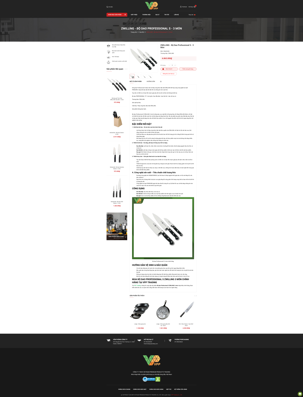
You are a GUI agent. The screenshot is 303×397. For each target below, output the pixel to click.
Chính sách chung (124, 389)
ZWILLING (171, 53)
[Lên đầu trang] (3, 389)
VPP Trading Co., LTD (176, 395)
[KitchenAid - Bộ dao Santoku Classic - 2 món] (117, 153)
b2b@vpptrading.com (152, 343)
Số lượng (162, 65)
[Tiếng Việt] (195, 14)
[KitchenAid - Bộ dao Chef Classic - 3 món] (117, 187)
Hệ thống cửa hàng (180, 389)
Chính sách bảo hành (156, 389)
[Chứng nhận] (149, 379)
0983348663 (179, 341)
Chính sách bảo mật (139, 389)
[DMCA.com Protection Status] (157, 379)
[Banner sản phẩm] (117, 226)
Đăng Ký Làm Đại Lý (168, 73)
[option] (144, 58)
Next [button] (196, 296)
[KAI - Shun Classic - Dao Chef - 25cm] (186, 310)
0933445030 (149, 341)
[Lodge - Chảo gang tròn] (140, 310)
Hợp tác (168, 389)
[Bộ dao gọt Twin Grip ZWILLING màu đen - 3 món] (117, 84)
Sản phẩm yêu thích (137, 295)
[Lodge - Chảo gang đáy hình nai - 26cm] (163, 310)
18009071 (119, 343)
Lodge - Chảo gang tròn (140, 324)
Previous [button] (195, 296)
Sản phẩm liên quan (115, 69)
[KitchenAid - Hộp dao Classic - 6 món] (117, 118)
